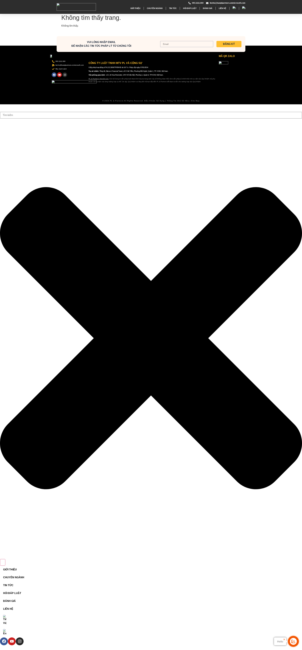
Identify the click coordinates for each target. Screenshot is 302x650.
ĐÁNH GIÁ (207, 8)
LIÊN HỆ (222, 8)
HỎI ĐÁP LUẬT (189, 8)
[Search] (2, 562)
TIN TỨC (173, 8)
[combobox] (151, 115)
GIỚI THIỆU (135, 8)
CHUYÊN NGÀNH (155, 8)
